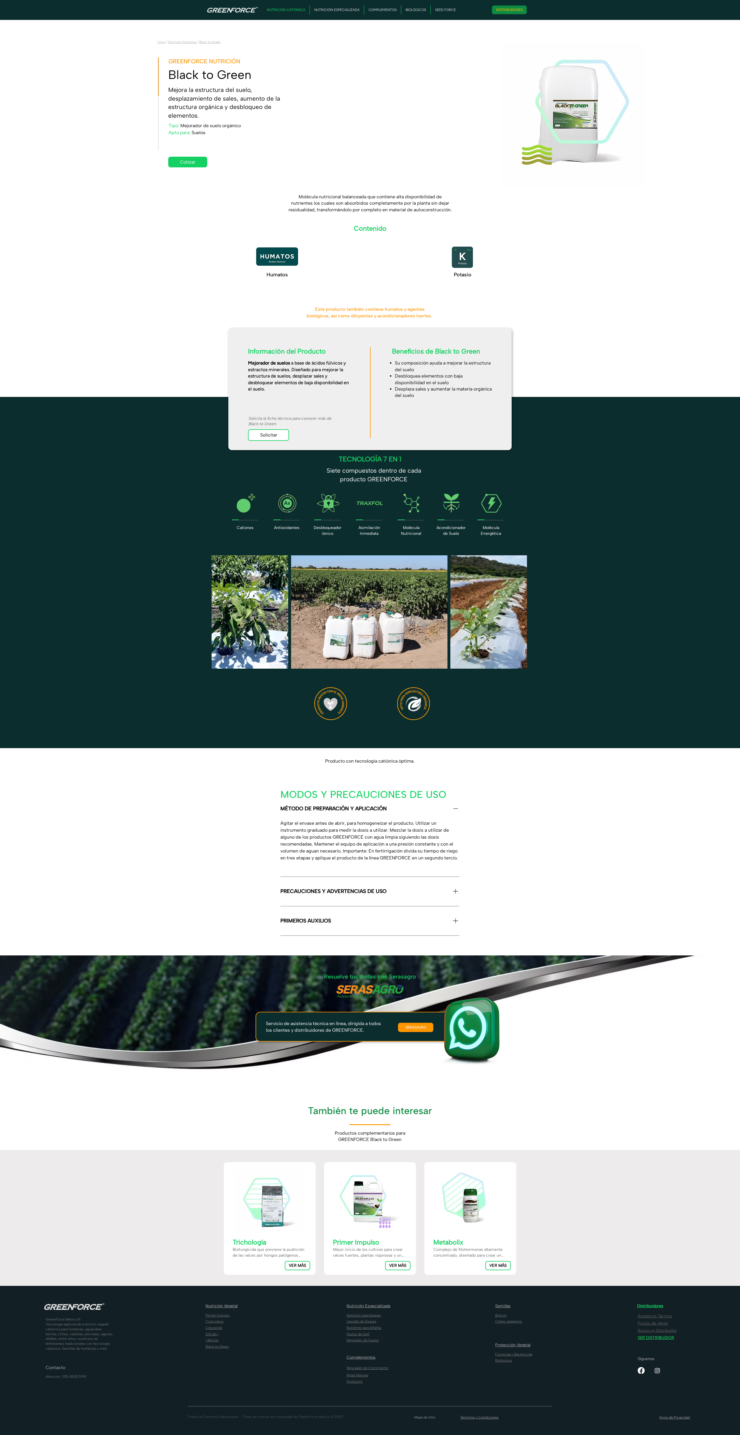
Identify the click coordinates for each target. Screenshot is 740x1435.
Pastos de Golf (358, 1334)
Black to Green (210, 42)
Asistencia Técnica (655, 1316)
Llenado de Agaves (361, 1321)
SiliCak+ (212, 1334)
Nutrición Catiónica (182, 42)
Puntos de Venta (653, 1323)
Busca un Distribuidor (657, 1330)
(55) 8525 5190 (74, 1377)
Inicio (161, 42)
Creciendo (214, 1328)
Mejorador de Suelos (363, 1340)
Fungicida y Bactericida (513, 1354)
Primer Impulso (218, 1315)
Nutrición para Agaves (364, 1315)
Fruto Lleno (214, 1321)
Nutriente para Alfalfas (364, 1328)
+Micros (212, 1340)
